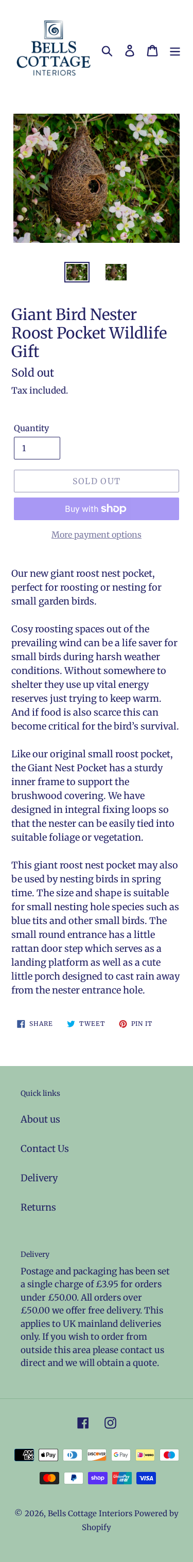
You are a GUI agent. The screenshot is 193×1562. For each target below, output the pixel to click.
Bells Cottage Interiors (90, 1513)
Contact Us (45, 1149)
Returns (38, 1207)
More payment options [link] (96, 534)
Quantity (31, 428)
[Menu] (175, 50)
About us (40, 1119)
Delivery (39, 1178)
